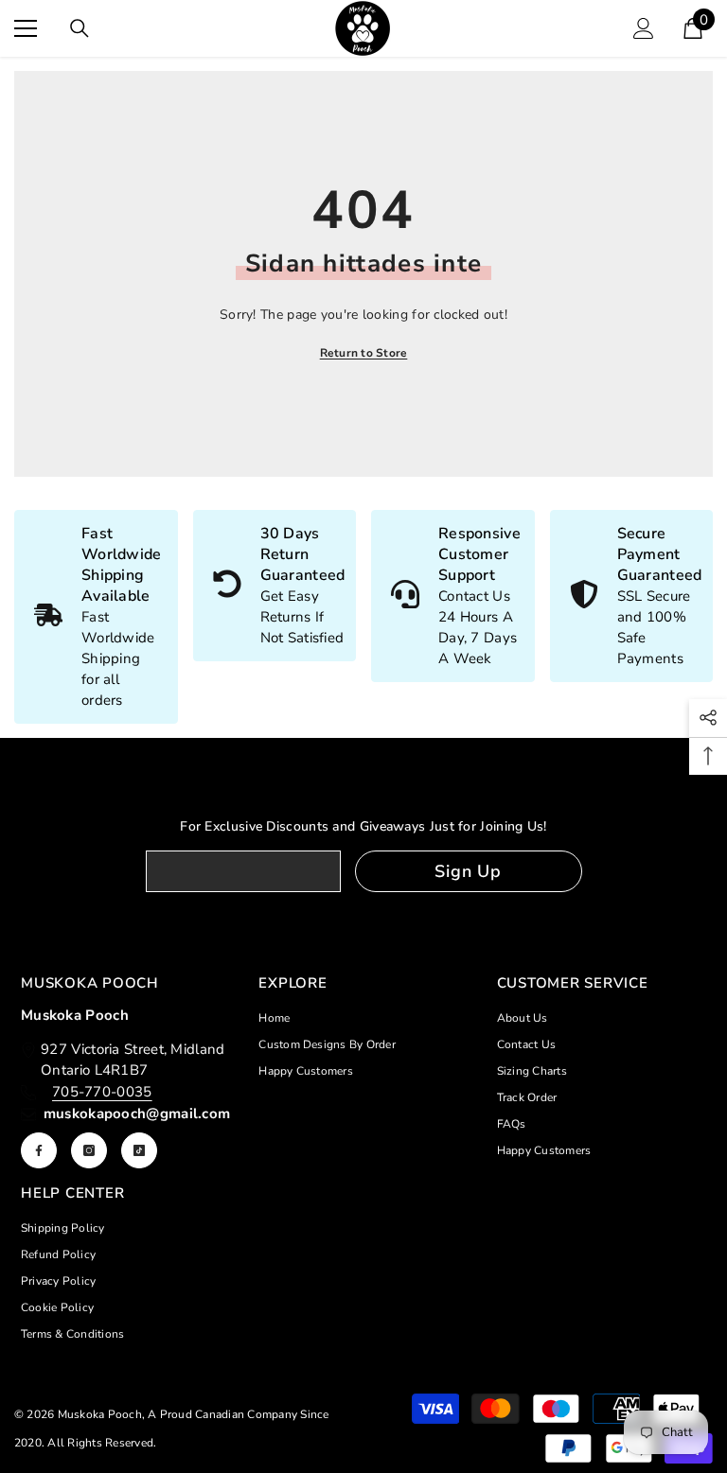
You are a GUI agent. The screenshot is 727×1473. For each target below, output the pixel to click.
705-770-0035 (102, 1091)
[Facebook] (39, 1150)
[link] (275, 585)
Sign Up (468, 871)
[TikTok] (139, 1150)
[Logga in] (643, 28)
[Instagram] (89, 1150)
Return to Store (364, 352)
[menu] (25, 28)
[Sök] (79, 28)
